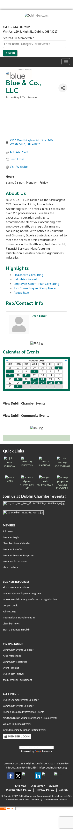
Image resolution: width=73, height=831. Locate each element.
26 (34, 382)
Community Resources (15, 662)
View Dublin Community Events (26, 416)
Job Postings (9, 611)
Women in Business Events (17, 724)
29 (58, 382)
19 (34, 379)
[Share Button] (62, 87)
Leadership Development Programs (22, 593)
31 (18, 386)
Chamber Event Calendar (16, 543)
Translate (47, 751)
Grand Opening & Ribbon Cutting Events (24, 730)
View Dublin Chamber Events (24, 404)
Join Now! (8, 531)
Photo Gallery (10, 567)
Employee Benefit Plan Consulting (36, 284)
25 (26, 382)
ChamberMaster (50, 800)
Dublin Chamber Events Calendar (21, 700)
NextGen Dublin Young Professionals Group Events (30, 718)
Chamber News (11, 623)
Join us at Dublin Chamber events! (34, 496)
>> (65, 360)
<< (7, 360)
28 (50, 382)
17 (18, 379)
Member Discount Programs (18, 555)
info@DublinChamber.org (53, 767)
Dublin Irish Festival (13, 674)
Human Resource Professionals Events (23, 712)
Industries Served (25, 279)
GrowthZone (23, 800)
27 (42, 382)
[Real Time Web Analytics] (8, 808)
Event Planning (11, 668)
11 (26, 375)
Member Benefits (12, 549)
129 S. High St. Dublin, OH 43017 (37, 763)
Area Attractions (12, 656)
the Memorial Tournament (17, 680)
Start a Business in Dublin (16, 629)
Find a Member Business (16, 587)
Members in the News (15, 561)
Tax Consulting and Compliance (35, 288)
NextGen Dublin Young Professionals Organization (30, 599)
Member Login (11, 537)
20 (42, 379)
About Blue (21, 293)
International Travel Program (19, 617)
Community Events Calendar (18, 650)
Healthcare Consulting (28, 275)
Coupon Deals (10, 605)
